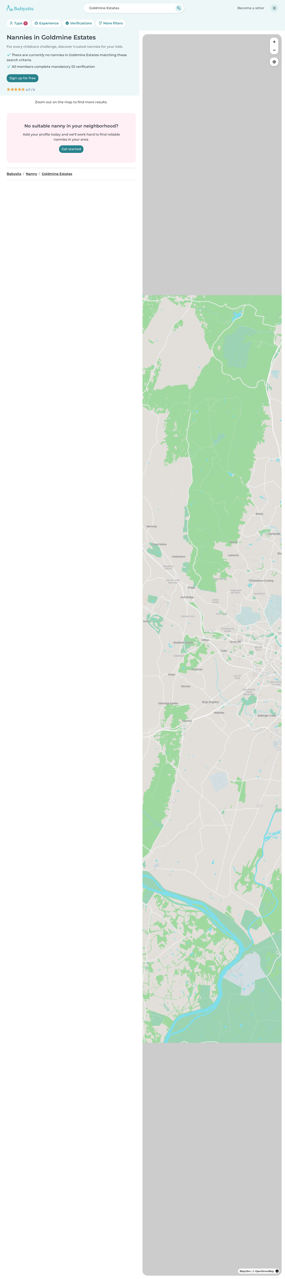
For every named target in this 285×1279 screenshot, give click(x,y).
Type (19, 23)
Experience (48, 23)
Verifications (80, 23)
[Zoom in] (274, 42)
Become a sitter (250, 8)
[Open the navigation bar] (274, 8)
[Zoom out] (274, 50)
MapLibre (245, 1271)
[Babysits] (20, 8)
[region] (212, 655)
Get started (71, 149)
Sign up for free (22, 78)
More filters (112, 23)
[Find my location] (274, 62)
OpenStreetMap (264, 1271)
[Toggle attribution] (277, 1271)
